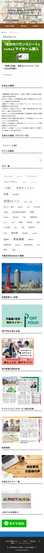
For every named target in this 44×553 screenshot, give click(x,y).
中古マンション (25, 188)
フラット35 (8, 176)
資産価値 (18, 239)
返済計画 (17, 245)
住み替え (16, 194)
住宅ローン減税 (9, 207)
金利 (38, 245)
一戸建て (8, 187)
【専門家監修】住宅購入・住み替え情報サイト (22, 10)
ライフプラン (11, 181)
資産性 (30, 239)
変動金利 (33, 217)
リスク (24, 182)
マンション (32, 176)
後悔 (20, 222)
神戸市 (32, 227)
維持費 (14, 232)
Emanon (26, 550)
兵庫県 (6, 212)
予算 (6, 194)
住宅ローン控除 (28, 202)
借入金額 (37, 207)
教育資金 (30, 222)
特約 (16, 227)
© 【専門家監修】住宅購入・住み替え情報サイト (22, 547)
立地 (5, 233)
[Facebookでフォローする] (22, 534)
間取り (6, 250)
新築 (38, 222)
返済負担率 (28, 245)
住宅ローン (12, 201)
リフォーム (34, 182)
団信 (32, 211)
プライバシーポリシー (24, 543)
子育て (5, 222)
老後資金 (25, 233)
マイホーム (19, 176)
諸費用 (6, 239)
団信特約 (6, 217)
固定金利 (16, 217)
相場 (22, 227)
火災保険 (7, 227)
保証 (28, 207)
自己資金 (34, 233)
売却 (24, 217)
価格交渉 (20, 207)
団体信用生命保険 (19, 212)
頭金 (14, 250)
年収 (13, 222)
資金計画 (7, 244)
